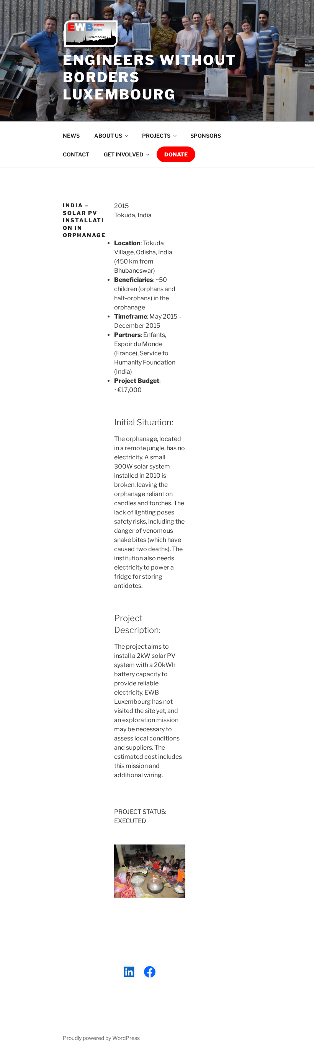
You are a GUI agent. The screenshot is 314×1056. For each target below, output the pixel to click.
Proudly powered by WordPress (101, 1038)
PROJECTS (156, 135)
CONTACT (76, 154)
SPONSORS (205, 135)
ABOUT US (108, 135)
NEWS (71, 135)
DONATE (176, 154)
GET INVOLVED (123, 154)
